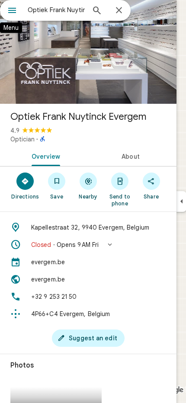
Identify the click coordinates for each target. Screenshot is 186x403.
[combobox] (56, 10)
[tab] (44, 155)
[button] (88, 244)
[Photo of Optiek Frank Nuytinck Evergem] (88, 52)
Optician (22, 139)
